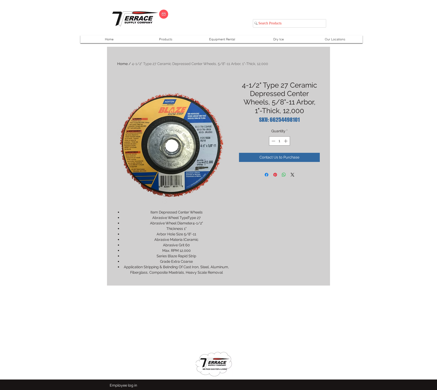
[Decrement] (273, 141)
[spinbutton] (279, 141)
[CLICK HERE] (164, 14)
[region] (381, 18)
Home (122, 64)
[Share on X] (292, 174)
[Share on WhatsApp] (284, 174)
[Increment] (286, 141)
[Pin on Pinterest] (275, 174)
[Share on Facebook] (266, 174)
